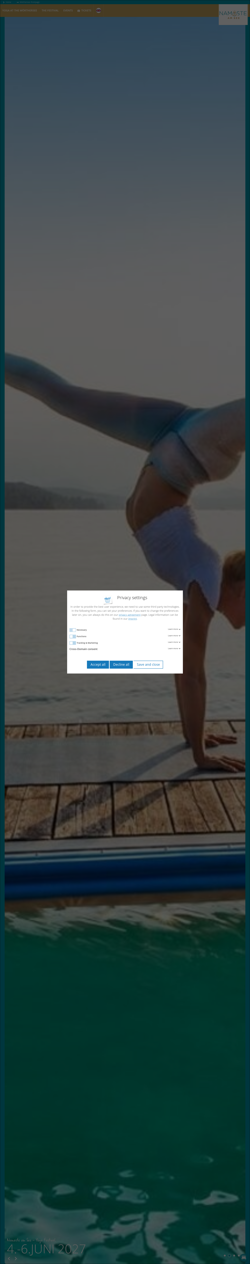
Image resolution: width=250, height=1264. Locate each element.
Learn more (173, 629)
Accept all (98, 664)
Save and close (148, 664)
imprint (132, 618)
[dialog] (125, 632)
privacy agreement (130, 614)
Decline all (121, 664)
